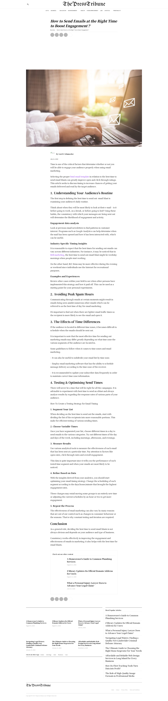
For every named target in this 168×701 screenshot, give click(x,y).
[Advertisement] (84, 55)
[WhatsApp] (66, 35)
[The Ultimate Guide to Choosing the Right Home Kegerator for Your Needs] (64, 635)
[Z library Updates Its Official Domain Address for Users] (58, 575)
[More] (70, 35)
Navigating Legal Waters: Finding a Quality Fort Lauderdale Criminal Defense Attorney (36, 644)
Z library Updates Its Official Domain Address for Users (90, 572)
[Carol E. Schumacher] (53, 154)
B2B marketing (57, 254)
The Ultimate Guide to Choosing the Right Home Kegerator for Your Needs (63, 643)
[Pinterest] (61, 35)
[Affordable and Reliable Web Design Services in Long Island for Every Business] (90, 635)
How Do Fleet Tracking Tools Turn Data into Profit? (121, 667)
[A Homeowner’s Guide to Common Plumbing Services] (58, 563)
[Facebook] (52, 35)
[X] (57, 35)
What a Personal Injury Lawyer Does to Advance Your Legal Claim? (86, 584)
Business (52, 30)
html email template (79, 176)
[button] (28, 4)
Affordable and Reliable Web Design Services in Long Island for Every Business (89, 643)
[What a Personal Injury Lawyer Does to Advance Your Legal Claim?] (58, 587)
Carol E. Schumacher (66, 154)
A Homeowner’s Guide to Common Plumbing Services (89, 560)
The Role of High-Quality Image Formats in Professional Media (120, 674)
